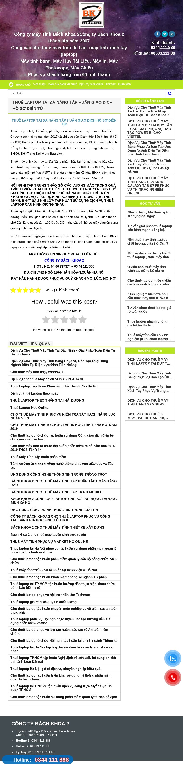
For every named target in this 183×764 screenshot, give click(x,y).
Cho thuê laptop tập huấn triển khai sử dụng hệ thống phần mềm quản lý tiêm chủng (60, 677)
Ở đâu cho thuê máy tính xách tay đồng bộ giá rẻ (146, 268)
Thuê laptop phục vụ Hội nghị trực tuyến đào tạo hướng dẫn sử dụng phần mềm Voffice (60, 621)
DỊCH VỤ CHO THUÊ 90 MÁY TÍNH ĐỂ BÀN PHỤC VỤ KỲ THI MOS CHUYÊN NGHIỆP (147, 416)
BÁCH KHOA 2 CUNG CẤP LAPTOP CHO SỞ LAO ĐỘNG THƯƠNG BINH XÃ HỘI (63, 500)
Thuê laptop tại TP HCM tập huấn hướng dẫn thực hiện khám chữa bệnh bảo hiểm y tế (62, 585)
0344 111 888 (41, 759)
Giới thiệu (39, 84)
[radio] (46, 320)
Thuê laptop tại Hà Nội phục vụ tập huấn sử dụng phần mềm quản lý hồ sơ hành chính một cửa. (63, 550)
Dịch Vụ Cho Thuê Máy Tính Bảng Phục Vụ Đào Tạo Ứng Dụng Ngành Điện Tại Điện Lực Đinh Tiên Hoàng (59, 363)
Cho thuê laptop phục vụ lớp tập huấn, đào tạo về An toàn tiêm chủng (59, 631)
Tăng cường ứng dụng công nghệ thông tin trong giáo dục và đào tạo (61, 465)
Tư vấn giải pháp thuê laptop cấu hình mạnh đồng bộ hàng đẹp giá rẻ (149, 228)
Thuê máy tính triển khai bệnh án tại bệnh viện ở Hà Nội (53, 570)
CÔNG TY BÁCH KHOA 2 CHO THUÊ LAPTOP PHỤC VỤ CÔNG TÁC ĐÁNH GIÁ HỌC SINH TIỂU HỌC (60, 518)
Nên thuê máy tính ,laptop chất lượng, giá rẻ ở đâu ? (147, 241)
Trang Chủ (23, 84)
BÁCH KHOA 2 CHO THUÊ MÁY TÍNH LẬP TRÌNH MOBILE (56, 492)
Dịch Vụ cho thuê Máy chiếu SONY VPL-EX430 (46, 379)
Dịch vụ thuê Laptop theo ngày (34, 393)
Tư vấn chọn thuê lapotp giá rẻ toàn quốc (149, 309)
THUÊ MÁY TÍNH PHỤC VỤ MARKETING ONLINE (49, 542)
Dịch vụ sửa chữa (91, 84)
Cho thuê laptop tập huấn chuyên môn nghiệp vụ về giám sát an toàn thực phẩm (63, 610)
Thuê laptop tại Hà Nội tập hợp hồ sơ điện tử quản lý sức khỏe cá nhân (61, 649)
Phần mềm (124, 84)
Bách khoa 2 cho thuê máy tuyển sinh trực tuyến (48, 534)
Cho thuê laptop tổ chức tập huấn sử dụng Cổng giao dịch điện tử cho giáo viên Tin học (62, 437)
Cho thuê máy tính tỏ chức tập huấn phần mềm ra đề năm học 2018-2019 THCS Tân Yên (63, 448)
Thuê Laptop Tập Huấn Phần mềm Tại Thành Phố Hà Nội (54, 386)
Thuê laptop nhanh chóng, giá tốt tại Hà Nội (147, 323)
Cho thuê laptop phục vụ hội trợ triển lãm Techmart (50, 595)
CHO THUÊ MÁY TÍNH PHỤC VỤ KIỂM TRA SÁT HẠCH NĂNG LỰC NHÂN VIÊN (63, 416)
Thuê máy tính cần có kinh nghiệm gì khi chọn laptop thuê (147, 337)
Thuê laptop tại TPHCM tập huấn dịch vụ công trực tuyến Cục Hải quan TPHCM (61, 688)
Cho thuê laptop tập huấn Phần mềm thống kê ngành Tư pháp (58, 577)
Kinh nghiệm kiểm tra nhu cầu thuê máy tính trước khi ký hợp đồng (149, 296)
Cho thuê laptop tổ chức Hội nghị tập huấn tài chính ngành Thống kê (63, 640)
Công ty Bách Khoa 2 (64, 260)
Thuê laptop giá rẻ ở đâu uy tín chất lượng (43, 602)
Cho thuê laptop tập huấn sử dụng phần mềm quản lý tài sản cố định (63, 697)
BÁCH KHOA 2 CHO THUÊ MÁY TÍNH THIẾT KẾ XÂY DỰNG (57, 527)
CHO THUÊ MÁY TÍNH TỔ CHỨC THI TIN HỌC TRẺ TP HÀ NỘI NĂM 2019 (63, 427)
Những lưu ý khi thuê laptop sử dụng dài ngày (149, 214)
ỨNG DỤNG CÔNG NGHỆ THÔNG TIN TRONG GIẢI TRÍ (54, 510)
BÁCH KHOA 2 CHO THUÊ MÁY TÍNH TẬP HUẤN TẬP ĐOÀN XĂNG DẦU (63, 483)
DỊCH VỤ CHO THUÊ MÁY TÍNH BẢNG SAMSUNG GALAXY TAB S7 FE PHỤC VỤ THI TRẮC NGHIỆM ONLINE (148, 185)
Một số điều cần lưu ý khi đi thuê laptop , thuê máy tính (149, 255)
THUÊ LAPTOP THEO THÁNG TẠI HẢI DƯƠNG (47, 400)
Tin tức (111, 84)
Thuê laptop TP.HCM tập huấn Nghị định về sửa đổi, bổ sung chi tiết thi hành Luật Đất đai (63, 659)
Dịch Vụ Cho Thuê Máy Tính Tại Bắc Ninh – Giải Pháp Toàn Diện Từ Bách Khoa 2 (62, 352)
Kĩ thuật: (154, 53)
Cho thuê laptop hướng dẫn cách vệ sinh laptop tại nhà (149, 282)
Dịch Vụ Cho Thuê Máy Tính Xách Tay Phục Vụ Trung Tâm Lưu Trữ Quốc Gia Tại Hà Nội (149, 166)
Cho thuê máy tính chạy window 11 (37, 372)
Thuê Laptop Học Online (29, 407)
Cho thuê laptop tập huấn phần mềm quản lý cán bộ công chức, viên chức (63, 561)
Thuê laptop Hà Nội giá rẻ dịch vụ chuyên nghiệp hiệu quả (55, 669)
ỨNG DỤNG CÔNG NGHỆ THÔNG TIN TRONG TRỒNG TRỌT (58, 474)
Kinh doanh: (163, 45)
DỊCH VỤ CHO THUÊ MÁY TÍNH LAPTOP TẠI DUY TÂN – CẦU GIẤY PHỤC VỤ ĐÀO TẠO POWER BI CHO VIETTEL (149, 128)
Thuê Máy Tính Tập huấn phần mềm (38, 457)
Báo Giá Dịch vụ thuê (62, 84)
